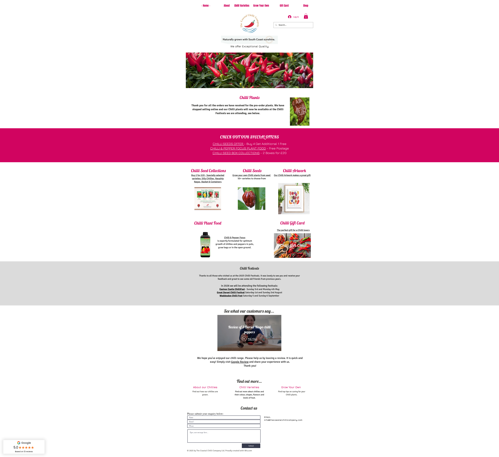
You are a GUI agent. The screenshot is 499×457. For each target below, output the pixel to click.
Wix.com (248, 450)
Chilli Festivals (249, 268)
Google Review (240, 361)
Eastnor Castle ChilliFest (232, 289)
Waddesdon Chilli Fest (231, 295)
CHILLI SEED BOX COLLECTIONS (236, 153)
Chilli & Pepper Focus (234, 237)
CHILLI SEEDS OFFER (228, 144)
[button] (306, 16)
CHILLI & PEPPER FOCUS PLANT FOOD (238, 148)
